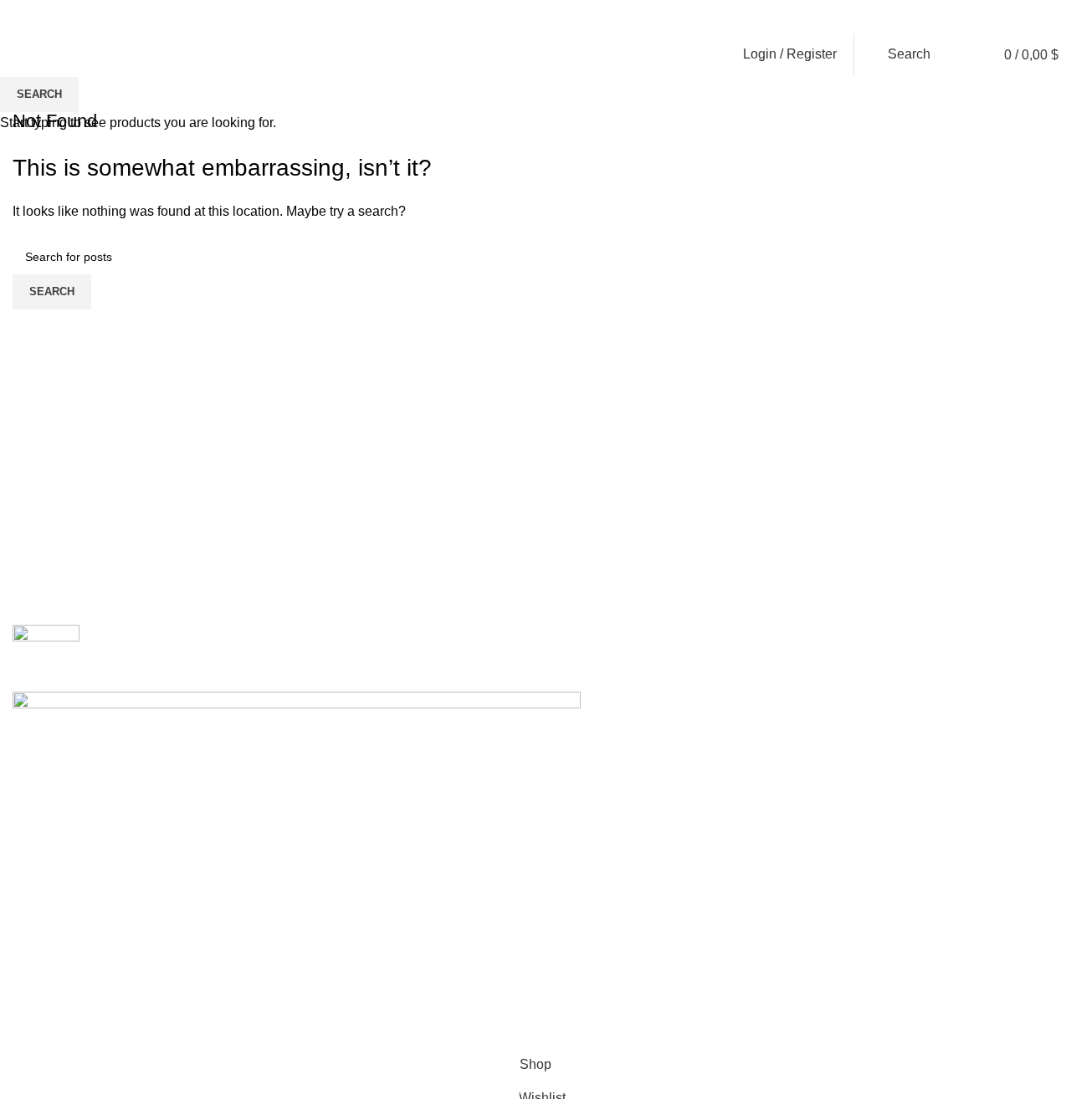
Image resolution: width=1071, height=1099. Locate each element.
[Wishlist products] (957, 54)
